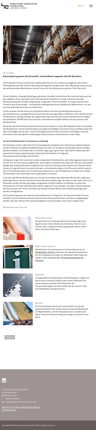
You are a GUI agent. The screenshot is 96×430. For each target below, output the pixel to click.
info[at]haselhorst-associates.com (21, 402)
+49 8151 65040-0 (12, 398)
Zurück (9, 337)
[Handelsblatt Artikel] (18, 257)
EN (82, 5)
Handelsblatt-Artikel (44, 252)
